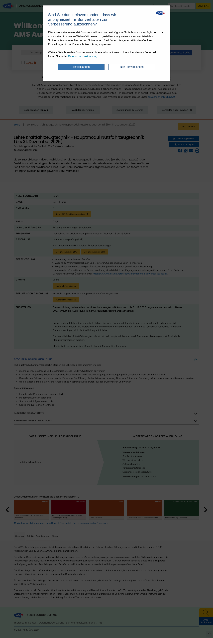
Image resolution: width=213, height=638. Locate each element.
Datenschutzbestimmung (82, 56)
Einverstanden (81, 66)
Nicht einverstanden (132, 66)
